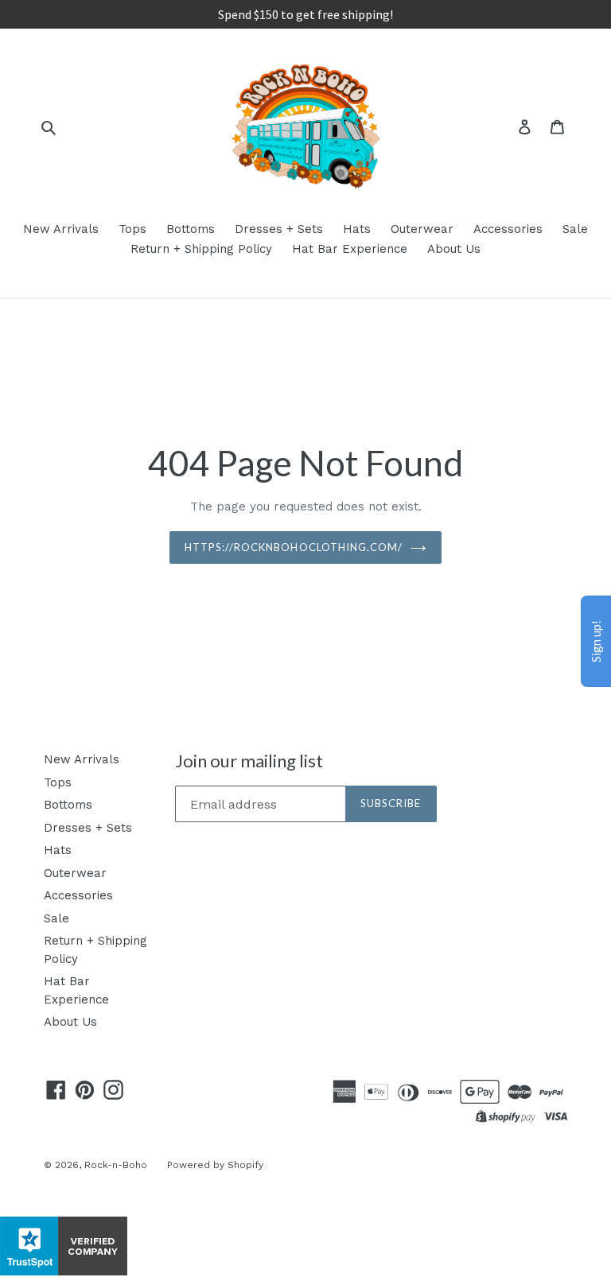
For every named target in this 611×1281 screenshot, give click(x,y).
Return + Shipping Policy (201, 249)
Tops (132, 229)
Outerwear (422, 229)
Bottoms (190, 229)
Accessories (508, 229)
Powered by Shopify (215, 1164)
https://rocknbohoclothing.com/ (294, 547)
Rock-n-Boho (115, 1164)
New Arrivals (61, 229)
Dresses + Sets (279, 229)
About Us (454, 249)
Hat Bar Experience (349, 249)
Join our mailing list (249, 761)
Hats (357, 229)
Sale (575, 229)
